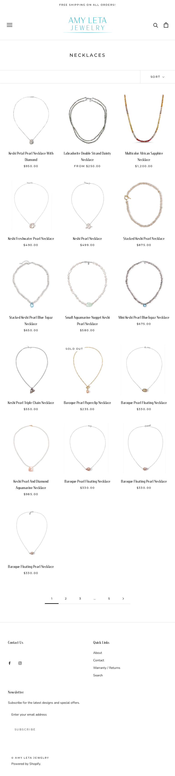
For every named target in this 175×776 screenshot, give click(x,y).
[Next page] (123, 599)
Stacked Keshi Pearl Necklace (144, 238)
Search (98, 675)
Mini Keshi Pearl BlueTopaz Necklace (144, 317)
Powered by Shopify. (26, 764)
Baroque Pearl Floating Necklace (144, 402)
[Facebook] (9, 662)
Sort (156, 76)
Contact (98, 660)
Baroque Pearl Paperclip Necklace (87, 402)
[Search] (155, 25)
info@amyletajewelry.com (26, 653)
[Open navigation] (9, 25)
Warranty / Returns (106, 668)
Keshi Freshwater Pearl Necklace (31, 238)
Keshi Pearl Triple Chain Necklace (31, 402)
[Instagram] (20, 662)
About (97, 653)
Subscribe (25, 729)
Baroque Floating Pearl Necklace (144, 481)
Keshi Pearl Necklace (87, 238)
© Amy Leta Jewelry (30, 757)
